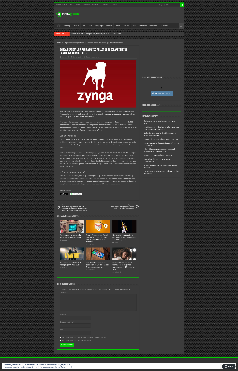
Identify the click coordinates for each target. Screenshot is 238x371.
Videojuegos (99, 26)
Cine (83, 26)
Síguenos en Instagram (163, 93)
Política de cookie (67, 367)
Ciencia (117, 26)
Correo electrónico (67, 322)
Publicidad (95, 5)
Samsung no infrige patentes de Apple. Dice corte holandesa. (122, 207)
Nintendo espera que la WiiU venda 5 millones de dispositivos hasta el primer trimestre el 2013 (74, 208)
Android (109, 26)
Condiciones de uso (83, 5)
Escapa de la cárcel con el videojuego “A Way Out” (70, 263)
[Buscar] (182, 5)
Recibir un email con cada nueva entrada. (76, 340)
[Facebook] (164, 4)
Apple (90, 26)
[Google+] (162, 4)
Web (61, 330)
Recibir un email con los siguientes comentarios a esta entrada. (84, 337)
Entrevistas (143, 26)
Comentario (64, 292)
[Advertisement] (137, 14)
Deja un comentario (92, 57)
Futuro (134, 26)
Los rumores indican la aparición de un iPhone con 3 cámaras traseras (97, 264)
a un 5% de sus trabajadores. (84, 117)
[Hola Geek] (67, 14)
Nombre (63, 314)
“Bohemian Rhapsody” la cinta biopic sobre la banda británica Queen (123, 237)
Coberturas (164, 26)
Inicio (59, 25)
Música (76, 26)
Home (59, 43)
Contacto (114, 5)
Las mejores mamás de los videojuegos (83, 34)
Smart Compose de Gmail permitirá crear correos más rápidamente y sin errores (97, 238)
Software (126, 26)
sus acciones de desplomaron (115, 114)
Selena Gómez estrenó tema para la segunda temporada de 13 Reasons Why (123, 265)
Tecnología (67, 26)
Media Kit (105, 5)
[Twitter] (167, 4)
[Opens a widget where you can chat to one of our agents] (229, 367)
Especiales (153, 26)
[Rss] (159, 4)
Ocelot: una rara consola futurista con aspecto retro (71, 236)
